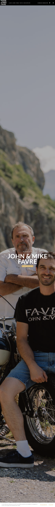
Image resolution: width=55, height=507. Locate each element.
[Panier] (53, 3)
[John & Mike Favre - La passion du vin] (4, 2)
